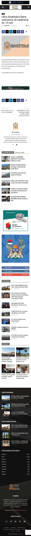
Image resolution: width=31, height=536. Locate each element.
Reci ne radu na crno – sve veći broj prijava (8, 111)
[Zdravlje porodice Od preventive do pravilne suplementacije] (22, 368)
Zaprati (26, 271)
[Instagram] (11, 521)
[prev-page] (3, 205)
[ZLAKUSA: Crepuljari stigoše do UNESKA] (6, 329)
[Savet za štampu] (15, 220)
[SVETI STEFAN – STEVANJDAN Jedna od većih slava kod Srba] (6, 443)
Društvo (3, 177)
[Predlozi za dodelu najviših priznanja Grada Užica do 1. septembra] (6, 191)
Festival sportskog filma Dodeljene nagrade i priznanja (8, 376)
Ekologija (4, 169)
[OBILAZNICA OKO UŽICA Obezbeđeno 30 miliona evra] (6, 305)
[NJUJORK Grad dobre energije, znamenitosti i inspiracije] (6, 337)
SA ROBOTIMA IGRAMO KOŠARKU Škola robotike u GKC (19, 198)
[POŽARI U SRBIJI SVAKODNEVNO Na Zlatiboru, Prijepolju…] (8, 352)
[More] (26, 31)
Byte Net (21, 534)
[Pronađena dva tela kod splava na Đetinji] (6, 175)
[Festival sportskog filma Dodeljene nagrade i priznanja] (8, 368)
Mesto (9, 11)
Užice (13, 11)
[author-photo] (16, 130)
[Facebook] (3, 31)
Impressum (13, 527)
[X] (7, 31)
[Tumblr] (18, 31)
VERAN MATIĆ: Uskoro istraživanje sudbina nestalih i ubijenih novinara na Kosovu (23, 113)
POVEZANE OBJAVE (8, 152)
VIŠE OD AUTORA (19, 152)
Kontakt (18, 531)
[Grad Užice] (15, 249)
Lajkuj (26, 267)
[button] (2, 7)
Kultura (3, 161)
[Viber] (22, 31)
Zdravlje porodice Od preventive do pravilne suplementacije (22, 376)
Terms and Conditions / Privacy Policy (11, 529)
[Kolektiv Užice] (15, 88)
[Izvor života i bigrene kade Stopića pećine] (6, 321)
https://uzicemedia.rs (15, 134)
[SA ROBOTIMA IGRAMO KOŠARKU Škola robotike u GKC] (6, 199)
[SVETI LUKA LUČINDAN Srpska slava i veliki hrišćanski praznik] (6, 287)
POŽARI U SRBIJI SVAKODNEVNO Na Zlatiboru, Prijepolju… (7, 359)
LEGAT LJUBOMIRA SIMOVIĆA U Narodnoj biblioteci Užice (18, 159)
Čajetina (3, 372)
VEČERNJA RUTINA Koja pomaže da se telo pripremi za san (22, 359)
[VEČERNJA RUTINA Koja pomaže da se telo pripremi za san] (22, 352)
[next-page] (5, 205)
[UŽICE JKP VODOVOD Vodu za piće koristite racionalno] (6, 183)
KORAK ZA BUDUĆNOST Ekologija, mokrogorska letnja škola (18, 167)
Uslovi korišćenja (21, 527)
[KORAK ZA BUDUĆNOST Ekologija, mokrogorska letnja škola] (6, 167)
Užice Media (7, 25)
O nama (13, 531)
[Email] (14, 31)
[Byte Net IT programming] (15, 2)
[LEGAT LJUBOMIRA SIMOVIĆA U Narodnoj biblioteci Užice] (6, 159)
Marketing (24, 529)
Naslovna (4, 11)
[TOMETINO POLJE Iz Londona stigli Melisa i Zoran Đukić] (6, 313)
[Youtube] (17, 145)
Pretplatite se (24, 274)
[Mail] (20, 521)
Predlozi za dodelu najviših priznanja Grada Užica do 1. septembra (19, 190)
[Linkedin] (11, 31)
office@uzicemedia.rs (20, 510)
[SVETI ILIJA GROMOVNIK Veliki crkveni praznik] (6, 435)
